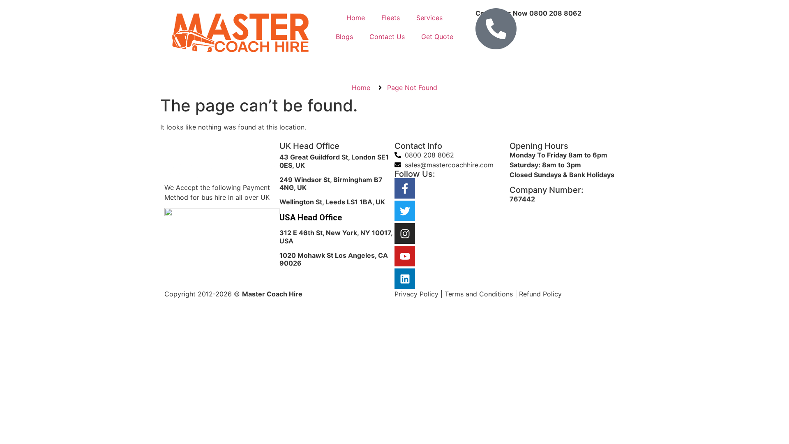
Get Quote (437, 36)
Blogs (344, 36)
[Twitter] (404, 211)
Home (355, 18)
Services (429, 18)
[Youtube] (404, 256)
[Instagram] (404, 233)
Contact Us (387, 36)
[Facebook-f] (404, 188)
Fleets (390, 18)
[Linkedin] (404, 278)
